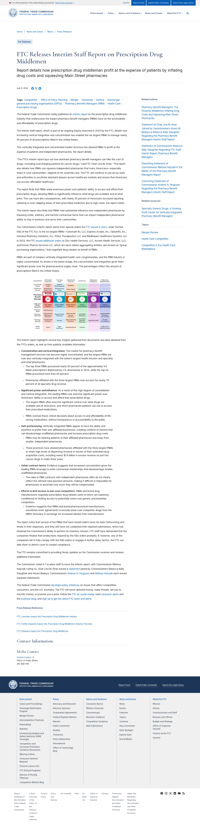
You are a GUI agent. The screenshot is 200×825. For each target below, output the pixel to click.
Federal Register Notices (64, 717)
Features (123, 712)
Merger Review (150, 232)
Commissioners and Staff (165, 712)
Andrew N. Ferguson (78, 573)
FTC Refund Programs (30, 770)
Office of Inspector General (94, 797)
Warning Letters (27, 754)
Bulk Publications (94, 726)
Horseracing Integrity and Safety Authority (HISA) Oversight (32, 736)
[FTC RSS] (183, 794)
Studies (56, 730)
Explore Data (125, 735)
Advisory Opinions (61, 708)
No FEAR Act (84, 797)
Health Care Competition (155, 238)
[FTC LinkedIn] (174, 794)
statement (74, 569)
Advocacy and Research (64, 704)
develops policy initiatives (65, 585)
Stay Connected (127, 726)
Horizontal (87, 100)
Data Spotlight (126, 730)
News (50, 31)
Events (122, 708)
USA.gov (105, 794)
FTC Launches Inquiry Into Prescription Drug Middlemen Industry (47, 616)
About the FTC (160, 699)
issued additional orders (48, 240)
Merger (75, 100)
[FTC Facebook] (161, 794)
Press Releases (64, 31)
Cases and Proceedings (31, 704)
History (156, 708)
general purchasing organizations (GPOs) (39, 103)
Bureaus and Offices (162, 717)
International (59, 743)
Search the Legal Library (183, 3)
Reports (56, 721)
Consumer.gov (93, 712)
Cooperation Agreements (65, 712)
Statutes (24, 729)
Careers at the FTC (162, 733)
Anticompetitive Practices (32, 720)
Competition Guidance (97, 721)
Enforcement (26, 699)
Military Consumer (95, 708)
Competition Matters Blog (32, 782)
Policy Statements (61, 739)
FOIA (77, 794)
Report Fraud (138, 3)
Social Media (125, 739)
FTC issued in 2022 (96, 227)
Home (19, 31)
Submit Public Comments (158, 3)
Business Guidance (95, 717)
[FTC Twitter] (170, 793)
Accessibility (66, 794)
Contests (123, 721)
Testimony (58, 735)
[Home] (32, 15)
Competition (31, 100)
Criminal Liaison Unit (29, 766)
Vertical (100, 100)
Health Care (114, 103)
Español (126, 3)
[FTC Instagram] (166, 794)
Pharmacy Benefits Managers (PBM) (84, 103)
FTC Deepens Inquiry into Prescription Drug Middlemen (42, 631)
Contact (156, 738)
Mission (156, 704)
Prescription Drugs (27, 107)
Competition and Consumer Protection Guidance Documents (30, 747)
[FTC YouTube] (179, 794)
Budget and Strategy (162, 721)
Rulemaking (25, 724)
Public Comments (61, 726)
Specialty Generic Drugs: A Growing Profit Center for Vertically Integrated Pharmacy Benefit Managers (162, 212)
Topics (122, 717)
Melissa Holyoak (104, 573)
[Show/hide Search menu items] (187, 13)
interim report (80, 114)
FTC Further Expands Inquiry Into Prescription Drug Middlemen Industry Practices (54, 624)
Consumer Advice (94, 704)
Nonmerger (113, 100)
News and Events (35, 31)
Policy (56, 699)
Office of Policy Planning (54, 100)
